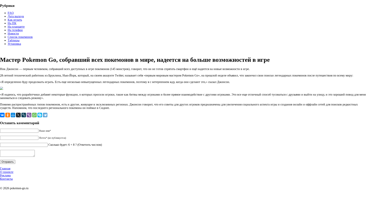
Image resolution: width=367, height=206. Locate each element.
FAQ (11, 12)
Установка (14, 43)
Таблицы (13, 40)
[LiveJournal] (23, 115)
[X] (18, 115)
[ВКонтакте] (2, 115)
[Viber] (29, 115)
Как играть (15, 19)
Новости (13, 33)
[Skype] (39, 115)
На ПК (12, 23)
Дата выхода (16, 16)
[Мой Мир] (13, 115)
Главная (5, 168)
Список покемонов (20, 37)
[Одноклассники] (7, 115)
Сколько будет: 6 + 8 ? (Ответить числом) (75, 144)
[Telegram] (45, 115)
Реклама (5, 175)
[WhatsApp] (34, 115)
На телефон (15, 30)
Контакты (6, 178)
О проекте (6, 172)
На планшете (16, 26)
